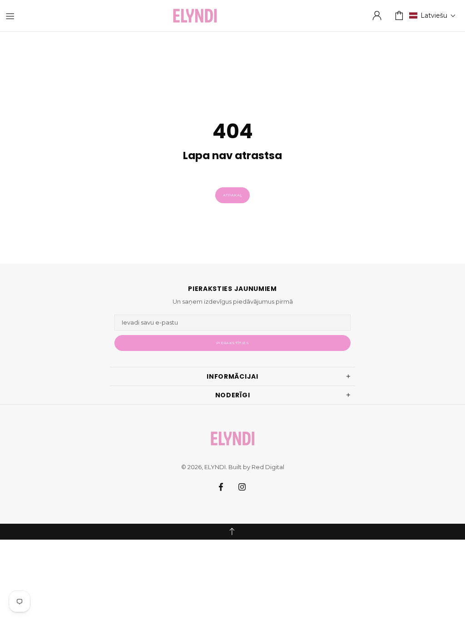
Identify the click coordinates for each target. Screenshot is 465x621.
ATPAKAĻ (232, 195)
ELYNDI (194, 15)
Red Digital (268, 467)
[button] (432, 15)
